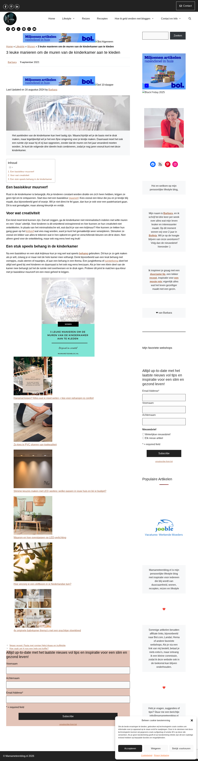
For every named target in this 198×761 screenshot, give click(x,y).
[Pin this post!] (24, 30)
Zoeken (178, 35)
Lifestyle (66, 18)
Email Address (14, 692)
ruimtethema (111, 261)
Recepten (102, 18)
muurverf (73, 198)
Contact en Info (169, 18)
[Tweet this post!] (13, 30)
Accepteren (130, 748)
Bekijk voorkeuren (181, 748)
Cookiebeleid (146, 755)
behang (83, 253)
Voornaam (11, 663)
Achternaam (12, 678)
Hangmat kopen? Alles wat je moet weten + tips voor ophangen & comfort (54, 398)
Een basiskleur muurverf (22, 171)
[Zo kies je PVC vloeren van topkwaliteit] (33, 423)
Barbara (12, 62)
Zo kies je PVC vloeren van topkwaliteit (35, 444)
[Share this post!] (8, 30)
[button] (191, 720)
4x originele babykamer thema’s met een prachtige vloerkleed (47, 630)
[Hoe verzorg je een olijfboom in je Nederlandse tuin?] (33, 562)
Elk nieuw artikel (154, 438)
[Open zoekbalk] (190, 18)
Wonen (31, 46)
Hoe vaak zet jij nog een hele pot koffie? (29, 648)
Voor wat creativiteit (19, 175)
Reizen (86, 18)
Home (51, 18)
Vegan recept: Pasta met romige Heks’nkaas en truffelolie (37, 645)
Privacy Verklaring (161, 755)
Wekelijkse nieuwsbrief (157, 434)
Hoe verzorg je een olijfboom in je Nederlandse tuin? (42, 584)
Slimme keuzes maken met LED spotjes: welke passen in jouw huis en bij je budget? (60, 491)
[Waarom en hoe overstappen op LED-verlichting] (33, 516)
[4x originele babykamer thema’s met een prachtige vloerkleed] (33, 609)
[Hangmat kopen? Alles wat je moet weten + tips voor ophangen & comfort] (33, 376)
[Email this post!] (34, 30)
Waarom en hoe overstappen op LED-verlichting (40, 537)
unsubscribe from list (68, 724)
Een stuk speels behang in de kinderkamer (31, 179)
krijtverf (30, 231)
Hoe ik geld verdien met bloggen (132, 18)
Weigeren (156, 748)
